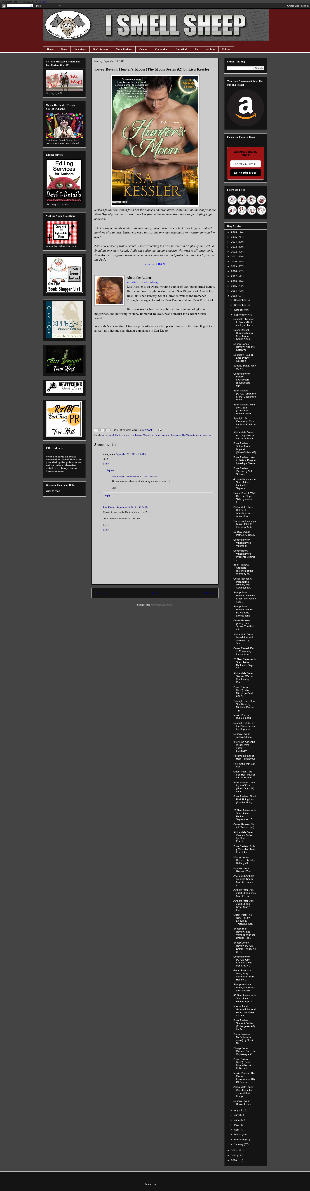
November (240, 304)
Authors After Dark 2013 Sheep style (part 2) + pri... (244, 892)
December (240, 299)
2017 (234, 276)
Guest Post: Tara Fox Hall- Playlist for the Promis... (244, 774)
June (237, 1119)
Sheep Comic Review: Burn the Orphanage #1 (244, 1051)
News (64, 49)
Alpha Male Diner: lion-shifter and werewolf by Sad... (243, 639)
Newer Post (100, 593)
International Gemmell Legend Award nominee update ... (244, 1011)
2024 (234, 241)
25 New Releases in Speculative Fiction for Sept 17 (244, 664)
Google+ (43, 1)
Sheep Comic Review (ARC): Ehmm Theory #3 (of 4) (244, 947)
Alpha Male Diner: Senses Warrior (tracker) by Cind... (243, 678)
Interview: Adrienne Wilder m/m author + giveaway (244, 746)
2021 (234, 256)
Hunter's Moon (122, 434)
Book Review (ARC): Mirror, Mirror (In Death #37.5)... (243, 691)
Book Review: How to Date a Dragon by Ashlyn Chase (244, 460)
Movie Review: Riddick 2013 (242, 717)
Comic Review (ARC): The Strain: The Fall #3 (243, 625)
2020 (234, 261)
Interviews (80, 49)
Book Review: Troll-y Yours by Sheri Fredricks (244, 849)
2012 (234, 1150)
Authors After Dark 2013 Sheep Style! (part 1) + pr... (243, 905)
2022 (234, 251)
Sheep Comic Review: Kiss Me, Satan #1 (244, 346)
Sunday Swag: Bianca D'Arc (242, 869)
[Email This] (96, 430)
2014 (234, 290)
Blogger (161, 1184)
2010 (234, 1160)
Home (50, 49)
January (239, 1144)
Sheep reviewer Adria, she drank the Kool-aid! (244, 987)
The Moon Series (190, 434)
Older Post (210, 593)
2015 (234, 285)
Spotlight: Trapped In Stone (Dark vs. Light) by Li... (244, 321)
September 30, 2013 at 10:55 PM (141, 476)
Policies (226, 49)
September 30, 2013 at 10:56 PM (132, 507)
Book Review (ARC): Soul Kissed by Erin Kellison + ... (242, 1063)
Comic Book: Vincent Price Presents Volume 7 (244, 555)
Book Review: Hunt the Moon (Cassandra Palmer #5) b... (244, 409)
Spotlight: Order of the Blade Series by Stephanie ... (244, 725)
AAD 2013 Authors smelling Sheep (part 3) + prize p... (243, 880)
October (239, 309)
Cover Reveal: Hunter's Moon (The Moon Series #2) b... (243, 334)
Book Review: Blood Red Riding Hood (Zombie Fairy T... (244, 801)
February (239, 1139)
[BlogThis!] (99, 430)
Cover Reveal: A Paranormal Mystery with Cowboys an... (242, 583)
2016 (234, 281)
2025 (234, 236)
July (236, 1114)
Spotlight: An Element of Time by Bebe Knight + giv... (244, 423)
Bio (196, 49)
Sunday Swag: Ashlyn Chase (242, 735)
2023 (234, 246)
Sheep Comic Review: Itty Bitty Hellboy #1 (244, 860)
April (237, 1129)
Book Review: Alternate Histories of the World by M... (243, 569)
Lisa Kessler (136, 434)
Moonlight (148, 434)
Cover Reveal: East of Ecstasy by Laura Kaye (244, 651)
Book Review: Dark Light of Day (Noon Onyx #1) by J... (244, 787)
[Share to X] (103, 430)
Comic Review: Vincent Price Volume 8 (242, 542)
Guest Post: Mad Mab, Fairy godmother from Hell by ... (243, 975)
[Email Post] (159, 429)
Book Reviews (100, 49)
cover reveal (108, 434)
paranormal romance (171, 434)
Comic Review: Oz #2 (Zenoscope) (243, 826)
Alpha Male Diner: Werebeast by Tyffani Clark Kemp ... (243, 1091)
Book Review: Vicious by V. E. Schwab (243, 471)
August (238, 1110)
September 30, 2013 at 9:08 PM (131, 454)
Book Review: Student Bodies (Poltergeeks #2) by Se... (244, 1025)
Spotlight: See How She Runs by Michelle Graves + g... (244, 705)
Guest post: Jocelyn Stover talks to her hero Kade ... (244, 524)
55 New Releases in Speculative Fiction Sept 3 (244, 998)
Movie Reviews (124, 49)
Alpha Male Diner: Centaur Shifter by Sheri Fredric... (243, 837)
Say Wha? (181, 49)
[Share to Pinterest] (109, 430)
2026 (234, 232)
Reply (106, 463)
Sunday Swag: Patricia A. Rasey (244, 533)
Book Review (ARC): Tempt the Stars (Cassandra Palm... (244, 395)
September (240, 314)
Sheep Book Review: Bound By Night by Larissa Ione (243, 611)
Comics (143, 49)
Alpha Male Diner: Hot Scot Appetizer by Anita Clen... (243, 511)
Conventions (161, 49)
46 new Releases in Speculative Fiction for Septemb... (244, 483)
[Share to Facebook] (106, 430)
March (238, 1134)
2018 (234, 271)
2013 (234, 295)
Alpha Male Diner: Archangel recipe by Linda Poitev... (244, 435)
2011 (234, 1155)
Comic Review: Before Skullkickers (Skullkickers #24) (241, 379)
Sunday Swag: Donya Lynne (242, 1102)
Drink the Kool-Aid (245, 172)
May (237, 1124)
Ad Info (210, 49)
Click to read (53, 490)
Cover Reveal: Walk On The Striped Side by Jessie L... (244, 497)
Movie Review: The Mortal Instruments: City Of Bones (244, 1077)
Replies (110, 470)
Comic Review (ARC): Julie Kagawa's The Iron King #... (242, 961)
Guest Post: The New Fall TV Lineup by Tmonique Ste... (243, 919)
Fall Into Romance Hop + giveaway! (244, 757)
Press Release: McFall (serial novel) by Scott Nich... (243, 1039)
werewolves (205, 434)
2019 (234, 266)
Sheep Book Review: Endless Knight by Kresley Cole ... (244, 597)
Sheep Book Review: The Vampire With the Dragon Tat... (244, 933)
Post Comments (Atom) (162, 604)
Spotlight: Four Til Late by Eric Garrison (243, 357)
